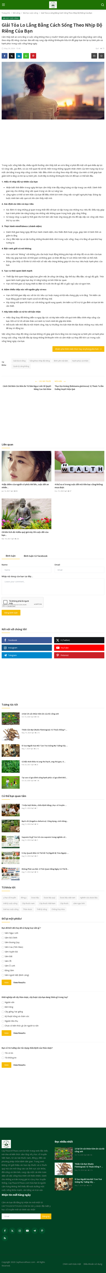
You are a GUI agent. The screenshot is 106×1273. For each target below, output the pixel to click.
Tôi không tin (10, 1057)
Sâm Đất (8, 956)
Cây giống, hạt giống (14, 1011)
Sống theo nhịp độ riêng (40, 360)
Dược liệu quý (49, 897)
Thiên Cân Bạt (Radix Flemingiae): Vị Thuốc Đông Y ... (44, 729)
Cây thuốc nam (28, 903)
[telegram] (34, 1230)
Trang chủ (6, 13)
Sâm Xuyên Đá (11, 951)
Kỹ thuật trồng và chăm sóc (17, 1016)
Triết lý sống (42, 909)
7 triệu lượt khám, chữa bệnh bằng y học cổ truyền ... (44, 805)
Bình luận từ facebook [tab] (35, 555)
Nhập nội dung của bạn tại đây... (17, 576)
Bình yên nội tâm (61, 360)
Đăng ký (46, 1216)
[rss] (5, 1238)
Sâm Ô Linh (10, 965)
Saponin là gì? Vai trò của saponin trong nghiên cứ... (44, 837)
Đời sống (16, 13)
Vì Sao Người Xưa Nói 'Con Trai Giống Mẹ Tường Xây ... (45, 745)
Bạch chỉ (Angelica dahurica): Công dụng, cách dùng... (45, 821)
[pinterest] (42, 1230)
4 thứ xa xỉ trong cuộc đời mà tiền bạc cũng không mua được (79, 486)
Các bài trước (45, 381)
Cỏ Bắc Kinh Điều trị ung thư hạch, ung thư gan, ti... (44, 761)
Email (57, 564)
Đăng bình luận (11, 612)
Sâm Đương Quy (12, 942)
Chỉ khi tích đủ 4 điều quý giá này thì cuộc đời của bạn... (25, 533)
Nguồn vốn (9, 1002)
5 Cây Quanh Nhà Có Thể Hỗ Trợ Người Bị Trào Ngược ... (45, 853)
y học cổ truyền (9, 897)
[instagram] (20, 1230)
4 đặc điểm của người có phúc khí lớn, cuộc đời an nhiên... (25, 486)
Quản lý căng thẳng (21, 366)
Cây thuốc (64, 903)
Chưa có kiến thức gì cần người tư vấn (22, 1025)
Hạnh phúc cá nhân (80, 360)
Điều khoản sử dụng (93, 1264)
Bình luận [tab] (11, 555)
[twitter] (12, 1230)
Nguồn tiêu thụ (11, 1021)
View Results (19, 982)
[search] (102, 5)
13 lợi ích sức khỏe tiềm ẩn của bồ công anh (40, 714)
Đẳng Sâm (9, 970)
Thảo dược (27, 909)
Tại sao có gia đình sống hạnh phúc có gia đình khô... (44, 777)
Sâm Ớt (8, 961)
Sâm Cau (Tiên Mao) (14, 947)
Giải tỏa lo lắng (19, 360)
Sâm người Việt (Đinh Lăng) (17, 975)
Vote (6, 982)
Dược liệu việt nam (67, 897)
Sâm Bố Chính (11, 937)
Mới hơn (58, 381)
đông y (23, 897)
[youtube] (27, 1230)
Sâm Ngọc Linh (11, 933)
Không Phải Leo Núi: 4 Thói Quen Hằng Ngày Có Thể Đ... (45, 869)
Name (4, 564)
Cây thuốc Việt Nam (47, 903)
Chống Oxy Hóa (58, 909)
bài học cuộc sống (10, 909)
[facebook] (5, 1230)
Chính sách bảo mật (72, 1264)
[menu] (3, 5)
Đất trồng (9, 1007)
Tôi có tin (9, 1053)
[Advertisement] (53, 141)
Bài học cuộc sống (30, 13)
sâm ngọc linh (79, 903)
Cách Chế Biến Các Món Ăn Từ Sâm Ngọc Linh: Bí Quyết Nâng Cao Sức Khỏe (27, 387)
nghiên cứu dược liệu (88, 897)
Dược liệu (35, 897)
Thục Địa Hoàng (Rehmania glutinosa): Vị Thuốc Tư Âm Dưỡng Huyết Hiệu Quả (79, 387)
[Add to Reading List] (101, 56)
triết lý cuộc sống (10, 903)
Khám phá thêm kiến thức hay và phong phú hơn (77, 349)
